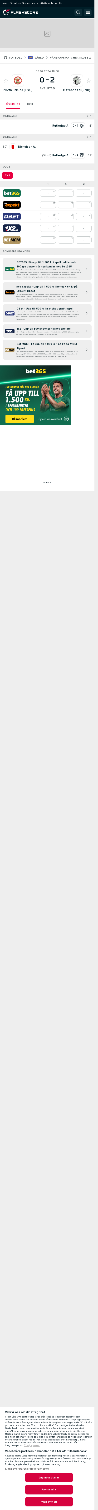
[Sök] (78, 12)
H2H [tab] (30, 104)
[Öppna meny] (88, 12)
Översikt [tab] (13, 104)
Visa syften (49, 1501)
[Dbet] (12, 216)
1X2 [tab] (7, 175)
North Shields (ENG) (17, 90)
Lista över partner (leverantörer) (27, 1468)
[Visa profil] (18, 80)
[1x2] (12, 228)
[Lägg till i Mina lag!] (6, 80)
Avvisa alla (49, 1489)
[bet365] (12, 193)
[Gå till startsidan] (24, 12)
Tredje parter (32, 1445)
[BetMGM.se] (12, 240)
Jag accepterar (49, 1477)
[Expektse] (12, 205)
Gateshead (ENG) (76, 90)
